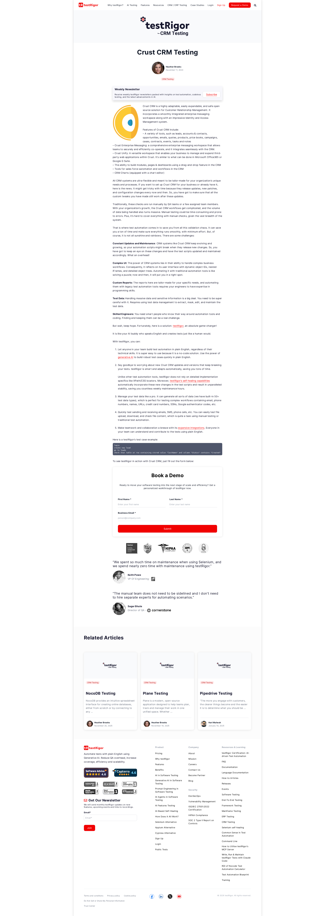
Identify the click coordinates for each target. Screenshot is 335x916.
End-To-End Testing (232, 800)
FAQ (224, 761)
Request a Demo (239, 5)
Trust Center (89, 906)
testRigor (178, 325)
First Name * (124, 499)
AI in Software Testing (166, 775)
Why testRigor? (115, 5)
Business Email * (127, 513)
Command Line (229, 841)
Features (145, 5)
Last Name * (176, 499)
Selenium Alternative (166, 822)
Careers (192, 764)
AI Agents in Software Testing (166, 798)
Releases (226, 783)
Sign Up (221, 5)
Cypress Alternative (165, 833)
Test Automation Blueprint (235, 874)
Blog (190, 780)
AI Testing (132, 5)
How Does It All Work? (166, 816)
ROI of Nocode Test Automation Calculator (233, 867)
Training (226, 880)
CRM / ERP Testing (177, 5)
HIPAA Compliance (198, 815)
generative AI (125, 357)
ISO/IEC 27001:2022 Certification (198, 808)
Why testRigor (162, 759)
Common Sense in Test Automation (234, 834)
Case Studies (197, 5)
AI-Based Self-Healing (166, 811)
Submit (167, 528)
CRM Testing (168, 79)
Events (225, 789)
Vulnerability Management (202, 801)
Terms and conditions (93, 896)
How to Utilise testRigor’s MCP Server (235, 848)
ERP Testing (228, 816)
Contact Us (194, 769)
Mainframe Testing (231, 811)
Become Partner (196, 775)
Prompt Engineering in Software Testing (166, 790)
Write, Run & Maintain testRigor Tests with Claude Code (236, 857)
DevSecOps (194, 796)
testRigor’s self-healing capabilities (190, 380)
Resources (158, 5)
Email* (87, 812)
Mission (192, 759)
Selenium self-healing (233, 827)
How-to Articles (230, 778)
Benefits (159, 769)
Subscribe (211, 94)
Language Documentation (235, 772)
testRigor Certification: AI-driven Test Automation (235, 754)
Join (89, 828)
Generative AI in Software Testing (168, 782)
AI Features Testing (165, 805)
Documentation (230, 767)
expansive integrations (191, 427)
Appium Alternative (165, 827)
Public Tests (161, 849)
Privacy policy (113, 896)
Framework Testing (232, 805)
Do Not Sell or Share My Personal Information (104, 901)
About (191, 753)
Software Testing (230, 794)
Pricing (158, 753)
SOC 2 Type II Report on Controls (201, 822)
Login (210, 5)
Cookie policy (130, 896)
